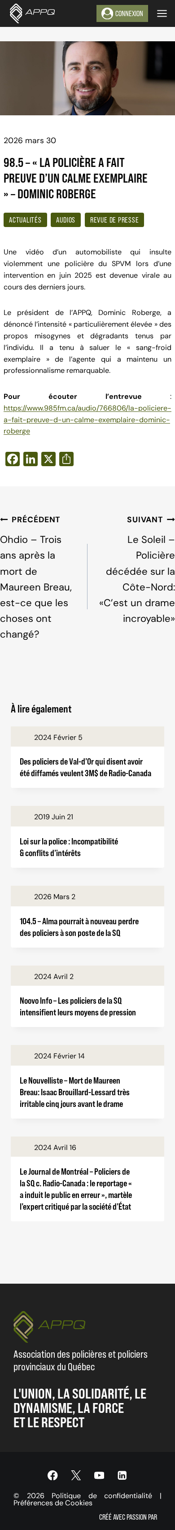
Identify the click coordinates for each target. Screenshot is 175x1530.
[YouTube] (99, 1475)
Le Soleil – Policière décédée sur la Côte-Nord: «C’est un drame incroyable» (137, 570)
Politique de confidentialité (102, 1495)
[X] (76, 1475)
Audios (65, 220)
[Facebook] (53, 1475)
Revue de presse (114, 220)
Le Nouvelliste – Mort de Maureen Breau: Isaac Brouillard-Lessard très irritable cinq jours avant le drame (75, 1092)
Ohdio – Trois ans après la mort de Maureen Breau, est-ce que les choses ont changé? (36, 578)
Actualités (25, 220)
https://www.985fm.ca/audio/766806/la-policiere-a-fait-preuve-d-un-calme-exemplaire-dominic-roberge (87, 419)
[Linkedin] (122, 1475)
